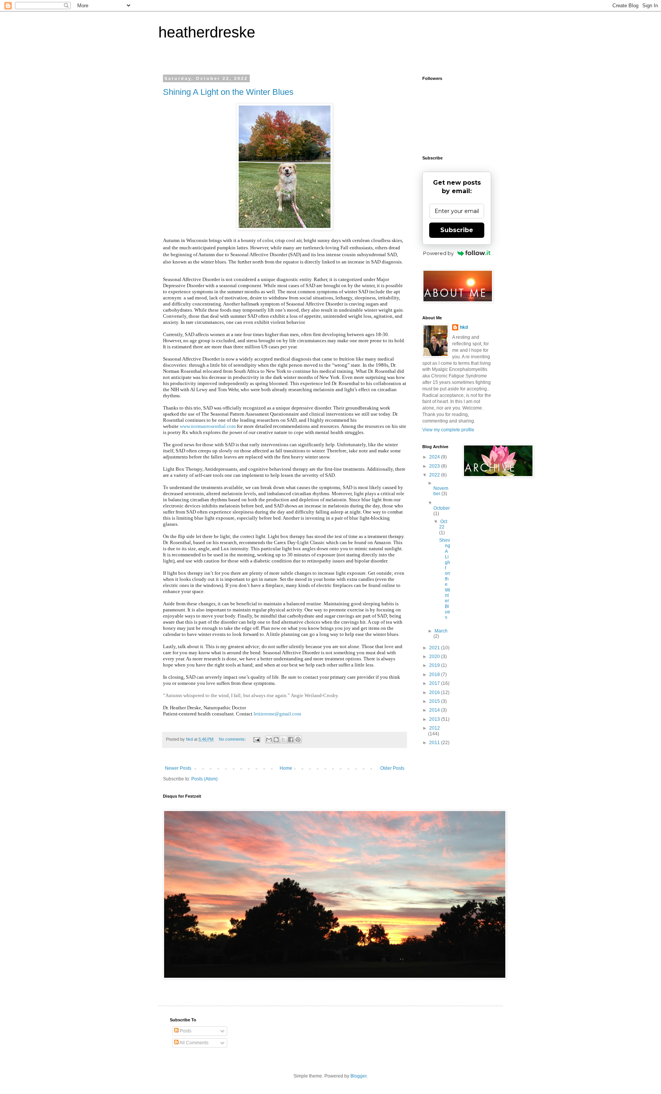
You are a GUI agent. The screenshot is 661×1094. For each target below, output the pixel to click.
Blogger (358, 1076)
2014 (435, 710)
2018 (435, 674)
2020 (435, 656)
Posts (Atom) (204, 779)
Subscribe (456, 230)
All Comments (193, 1042)
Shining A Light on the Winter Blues (228, 92)
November (440, 491)
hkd (464, 327)
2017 (435, 683)
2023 (435, 466)
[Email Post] (256, 739)
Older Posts (392, 768)
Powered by (438, 253)
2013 (435, 719)
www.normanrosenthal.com (208, 426)
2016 (435, 692)
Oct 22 (443, 524)
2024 (435, 457)
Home (286, 768)
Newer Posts (178, 768)
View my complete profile (448, 429)
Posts (185, 1031)
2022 (435, 475)
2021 (435, 647)
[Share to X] (283, 739)
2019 (435, 665)
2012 (434, 728)
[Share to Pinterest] (298, 739)
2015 (435, 701)
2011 (435, 742)
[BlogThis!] (276, 739)
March (441, 631)
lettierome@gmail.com (277, 714)
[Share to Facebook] (291, 739)
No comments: (233, 739)
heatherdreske (206, 32)
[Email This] (269, 739)
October (441, 508)
